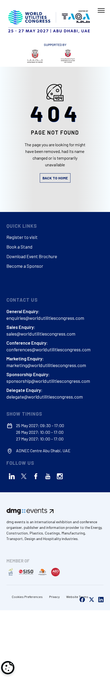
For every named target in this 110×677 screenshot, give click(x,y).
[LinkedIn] (11, 476)
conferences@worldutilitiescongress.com (48, 349)
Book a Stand (19, 246)
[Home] (49, 20)
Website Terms (77, 597)
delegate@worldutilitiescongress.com (44, 397)
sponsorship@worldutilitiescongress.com (48, 381)
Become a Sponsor (24, 266)
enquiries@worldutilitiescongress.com (45, 318)
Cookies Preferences (27, 597)
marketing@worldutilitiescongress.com (46, 365)
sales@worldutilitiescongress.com (40, 334)
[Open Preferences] (7, 667)
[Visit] (30, 56)
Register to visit (22, 237)
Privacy (54, 597)
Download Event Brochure (31, 256)
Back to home (55, 178)
